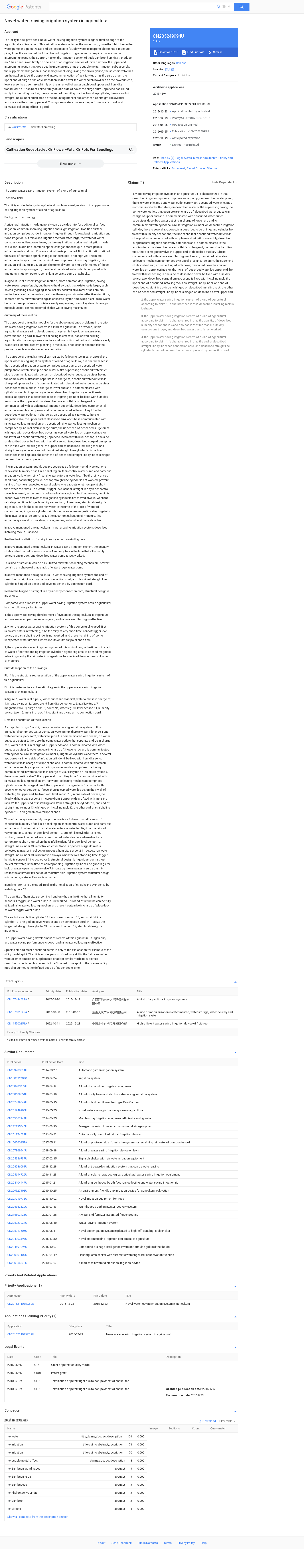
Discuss (212, 168)
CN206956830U (17, 1263)
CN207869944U (17, 1150)
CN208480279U (17, 1086)
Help (204, 1543)
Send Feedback (121, 1543)
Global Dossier (196, 168)
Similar (217, 52)
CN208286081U (17, 1166)
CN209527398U (17, 1190)
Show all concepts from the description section (37, 1516)
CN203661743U (17, 1118)
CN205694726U (17, 1174)
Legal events (184, 158)
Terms (168, 1543)
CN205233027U (17, 1222)
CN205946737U (17, 1158)
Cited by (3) (167, 158)
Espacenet (178, 168)
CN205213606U (17, 1230)
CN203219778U (17, 1198)
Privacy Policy (186, 1543)
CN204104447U (17, 1182)
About (101, 1543)
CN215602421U (17, 1214)
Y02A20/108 (20, 127)
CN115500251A (17, 1023)
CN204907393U (17, 1238)
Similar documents (205, 158)
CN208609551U (17, 1094)
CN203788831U (17, 1070)
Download (209, 1421)
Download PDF (168, 52)
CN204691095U (17, 1246)
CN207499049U (17, 1102)
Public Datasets (148, 1543)
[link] (31, 127)
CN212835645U (17, 1126)
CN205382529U (17, 1206)
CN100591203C (17, 1078)
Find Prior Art (195, 52)
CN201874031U (17, 1134)
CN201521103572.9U (20, 1303)
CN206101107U (17, 1255)
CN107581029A (17, 1012)
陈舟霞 (169, 69)
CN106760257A (17, 1142)
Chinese (181, 63)
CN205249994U (17, 1110)
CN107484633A (17, 999)
